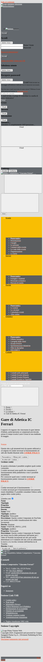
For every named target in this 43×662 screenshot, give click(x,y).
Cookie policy (11, 600)
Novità (8, 409)
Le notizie (9, 411)
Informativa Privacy (13, 604)
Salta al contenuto (7, 2)
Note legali (10, 602)
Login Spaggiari (22, 91)
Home (8, 407)
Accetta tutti (9, 460)
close (4, 214)
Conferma (12, 171)
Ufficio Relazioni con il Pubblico (18, 607)
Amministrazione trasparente (16, 617)
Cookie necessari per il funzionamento (15, 488)
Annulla (4, 171)
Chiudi (4, 107)
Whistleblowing (12, 613)
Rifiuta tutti (20, 457)
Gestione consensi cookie (15, 615)
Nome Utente (29, 45)
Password (27, 48)
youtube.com (6, 499)
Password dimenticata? (9, 52)
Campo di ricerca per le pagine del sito (15, 383)
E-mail (26, 82)
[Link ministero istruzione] (11, 4)
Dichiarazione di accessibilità (17, 609)
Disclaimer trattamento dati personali (14, 639)
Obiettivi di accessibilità (15, 611)
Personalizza (6, 457)
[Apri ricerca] (23, 183)
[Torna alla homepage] (21, 173)
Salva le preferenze (19, 548)
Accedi (4, 33)
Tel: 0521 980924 (15, 571)
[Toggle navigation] (20, 202)
